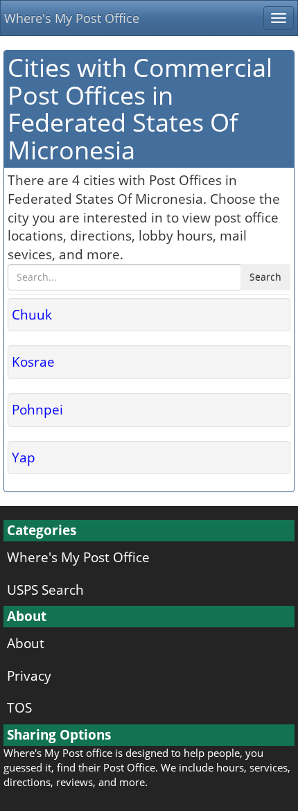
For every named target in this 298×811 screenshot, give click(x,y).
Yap (23, 457)
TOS (19, 707)
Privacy (29, 675)
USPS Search (45, 589)
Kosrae (33, 361)
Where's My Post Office (71, 18)
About (25, 643)
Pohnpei (37, 409)
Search (265, 277)
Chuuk (32, 314)
